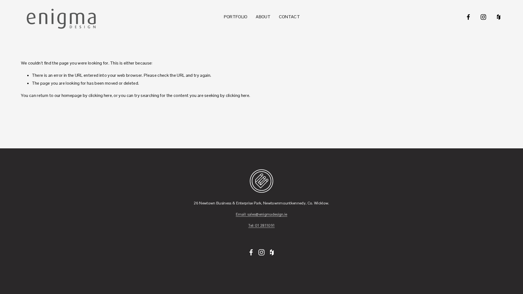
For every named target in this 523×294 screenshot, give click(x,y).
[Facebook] (468, 17)
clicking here (100, 95)
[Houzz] (498, 17)
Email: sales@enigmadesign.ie (261, 214)
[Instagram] (483, 17)
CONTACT (289, 17)
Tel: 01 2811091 (261, 225)
